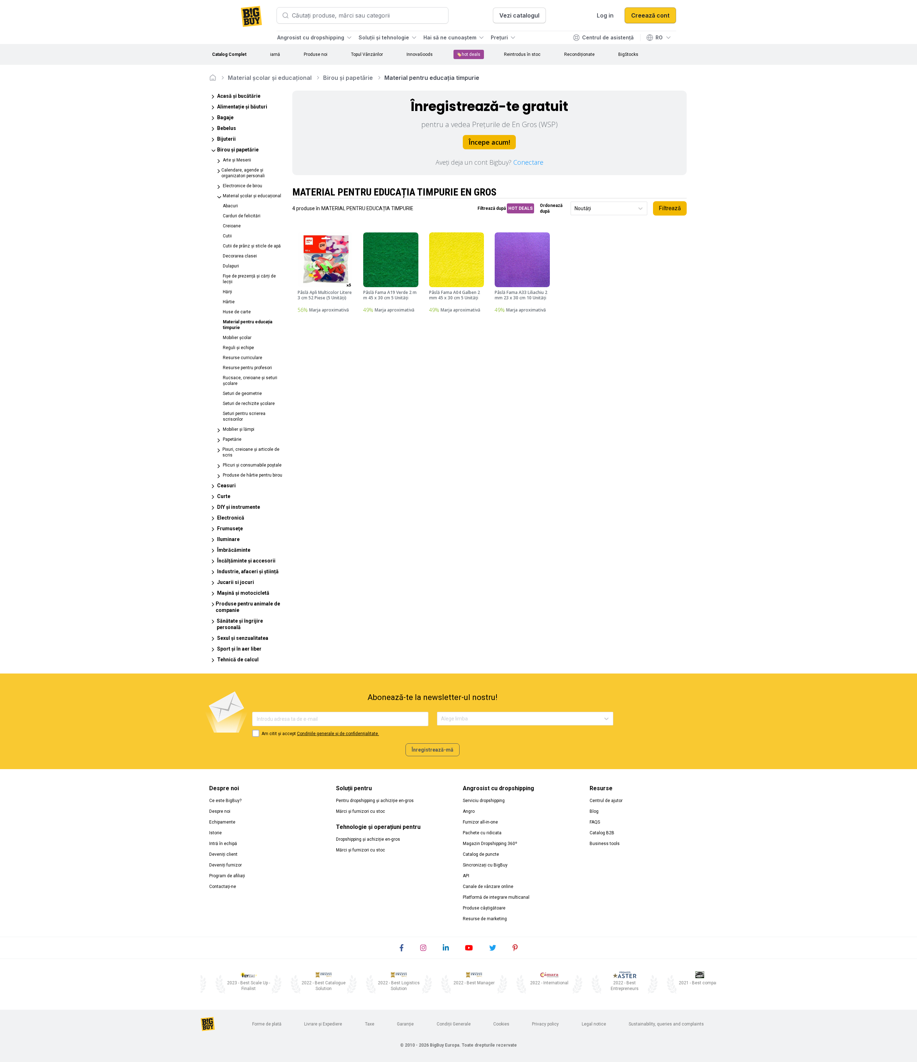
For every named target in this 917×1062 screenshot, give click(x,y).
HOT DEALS (520, 208)
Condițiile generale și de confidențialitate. (338, 733)
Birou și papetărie (348, 77)
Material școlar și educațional (270, 77)
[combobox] (575, 208)
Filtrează (670, 208)
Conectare (528, 162)
